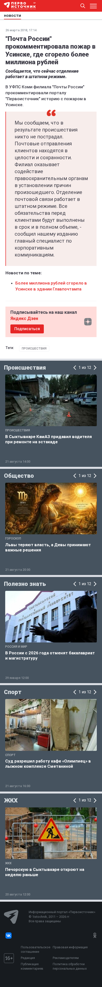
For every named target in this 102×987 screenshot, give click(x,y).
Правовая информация (70, 947)
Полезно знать (25, 583)
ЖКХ (11, 800)
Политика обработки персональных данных (70, 966)
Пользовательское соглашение (35, 949)
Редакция (28, 958)
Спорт (13, 692)
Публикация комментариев (32, 966)
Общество (19, 475)
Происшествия (34, 348)
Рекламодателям (66, 958)
